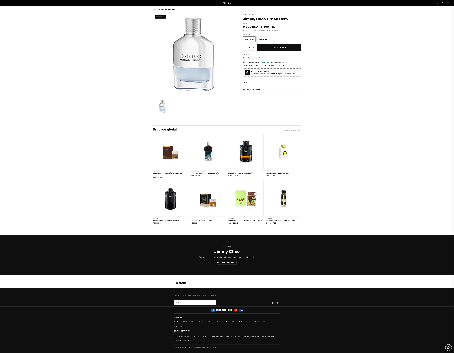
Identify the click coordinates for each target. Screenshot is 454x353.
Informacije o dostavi (181, 336)
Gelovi (185, 321)
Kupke (201, 321)
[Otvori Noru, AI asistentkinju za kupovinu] (448, 347)
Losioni (209, 321)
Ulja (264, 321)
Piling (240, 321)
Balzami (176, 321)
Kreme (193, 321)
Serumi (247, 321)
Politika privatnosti (233, 336)
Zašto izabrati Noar (199, 336)
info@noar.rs (183, 330)
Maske (217, 321)
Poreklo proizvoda (216, 336)
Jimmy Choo (248, 15)
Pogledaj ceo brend (227, 263)
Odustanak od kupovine (182, 340)
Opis (244, 58)
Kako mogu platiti (268, 336)
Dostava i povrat (254, 58)
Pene (233, 321)
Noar (154, 9)
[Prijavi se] (213, 302)
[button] (5, 3)
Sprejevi (256, 321)
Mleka (225, 321)
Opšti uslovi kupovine (251, 336)
